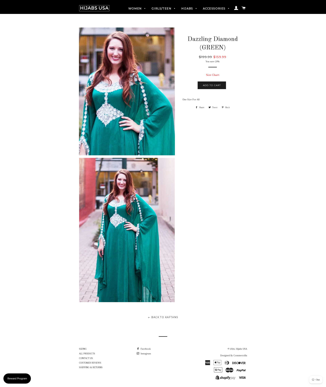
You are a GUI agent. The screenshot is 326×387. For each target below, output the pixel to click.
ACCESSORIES (214, 8)
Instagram (145, 353)
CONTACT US (86, 358)
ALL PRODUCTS (87, 353)
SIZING (83, 348)
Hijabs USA (241, 348)
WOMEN (135, 8)
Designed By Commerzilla (233, 355)
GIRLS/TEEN (162, 8)
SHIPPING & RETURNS (91, 367)
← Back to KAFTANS (163, 317)
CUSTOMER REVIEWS (90, 362)
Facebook (145, 348)
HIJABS (187, 8)
